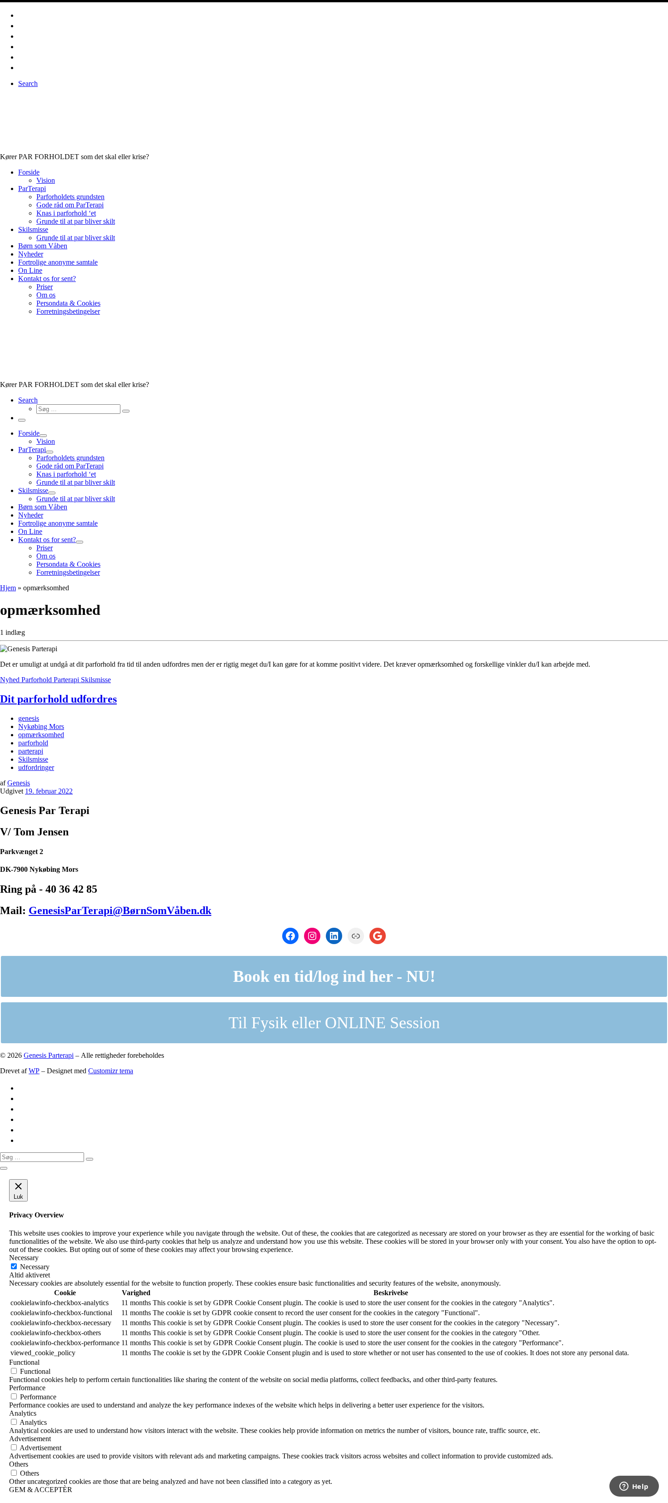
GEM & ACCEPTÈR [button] (40, 1489)
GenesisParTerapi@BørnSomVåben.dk (120, 910)
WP (34, 1071)
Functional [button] (24, 1362)
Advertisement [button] (30, 1439)
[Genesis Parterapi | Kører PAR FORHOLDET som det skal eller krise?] (152, 148)
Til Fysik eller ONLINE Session (334, 1023)
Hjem (8, 588)
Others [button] (18, 1464)
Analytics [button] (22, 1413)
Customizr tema (110, 1071)
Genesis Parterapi (49, 1055)
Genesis (18, 783)
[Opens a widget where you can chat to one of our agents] (634, 1487)
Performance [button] (27, 1388)
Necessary (35, 1267)
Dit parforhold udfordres (58, 699)
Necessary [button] (24, 1258)
